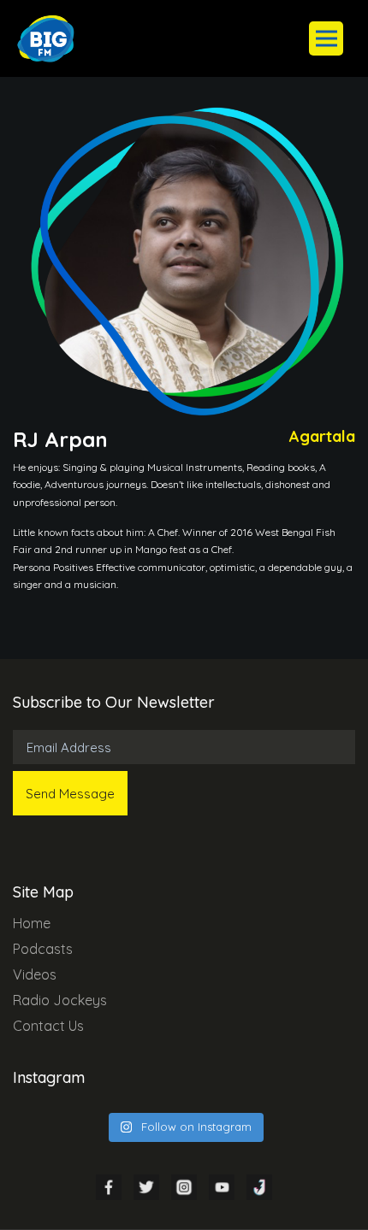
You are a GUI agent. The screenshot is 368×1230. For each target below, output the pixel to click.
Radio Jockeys (60, 1000)
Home (31, 923)
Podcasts (43, 948)
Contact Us (48, 1025)
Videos (34, 974)
